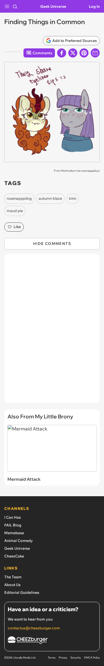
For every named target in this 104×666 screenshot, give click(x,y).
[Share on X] (72, 52)
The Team (13, 577)
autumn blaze (50, 198)
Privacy (63, 657)
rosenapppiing (89, 170)
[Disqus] (52, 331)
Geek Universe (53, 6)
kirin (72, 198)
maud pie (15, 210)
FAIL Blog (12, 525)
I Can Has (12, 517)
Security (75, 657)
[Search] (15, 6)
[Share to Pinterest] (84, 52)
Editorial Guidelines (21, 592)
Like (17, 226)
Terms (51, 657)
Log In (94, 6)
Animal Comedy (18, 540)
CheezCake (14, 556)
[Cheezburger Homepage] (52, 641)
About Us (12, 584)
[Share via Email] (95, 52)
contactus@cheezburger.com (34, 628)
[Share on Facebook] (61, 52)
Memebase (14, 532)
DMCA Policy (92, 657)
